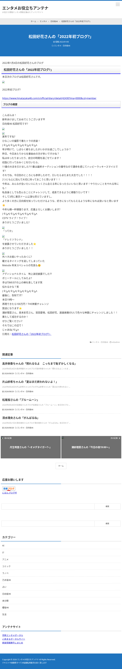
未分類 (5, 600)
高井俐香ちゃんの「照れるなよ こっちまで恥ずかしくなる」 (39, 363)
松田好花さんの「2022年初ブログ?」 (31, 334)
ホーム (61, 466)
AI (3, 545)
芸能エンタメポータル (12, 635)
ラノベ (5, 573)
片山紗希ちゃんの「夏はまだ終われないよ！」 (30, 382)
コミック (6, 566)
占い (4, 586)
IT (3, 552)
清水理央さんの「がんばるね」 (21, 418)
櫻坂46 (5, 607)
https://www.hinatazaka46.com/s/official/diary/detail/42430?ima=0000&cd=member (49, 98)
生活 (4, 614)
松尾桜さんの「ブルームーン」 (20, 400)
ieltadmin (116, 342)
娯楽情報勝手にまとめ (12, 642)
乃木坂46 (6, 580)
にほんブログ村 (9, 492)
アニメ (5, 559)
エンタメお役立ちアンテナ (25, 8)
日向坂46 (6, 593)
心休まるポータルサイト (13, 639)
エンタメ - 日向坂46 (62, 45)
